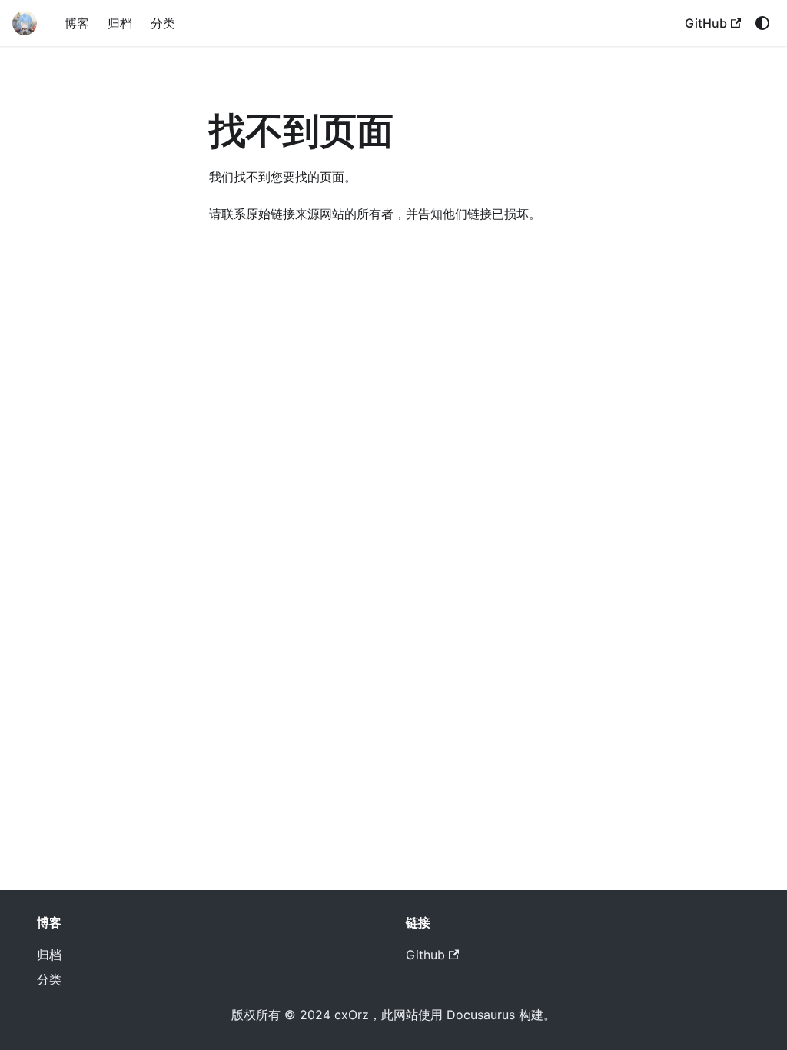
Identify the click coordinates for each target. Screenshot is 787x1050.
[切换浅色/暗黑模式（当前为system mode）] (762, 23)
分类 (163, 23)
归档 (120, 23)
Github (425, 954)
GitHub (706, 23)
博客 (77, 23)
